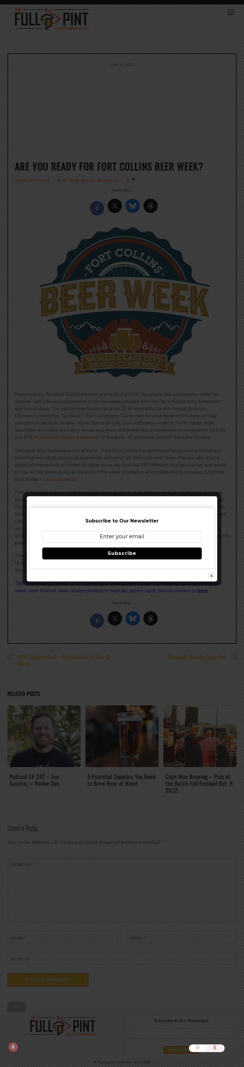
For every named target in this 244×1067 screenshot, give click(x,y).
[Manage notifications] (13, 1047)
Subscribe (122, 553)
